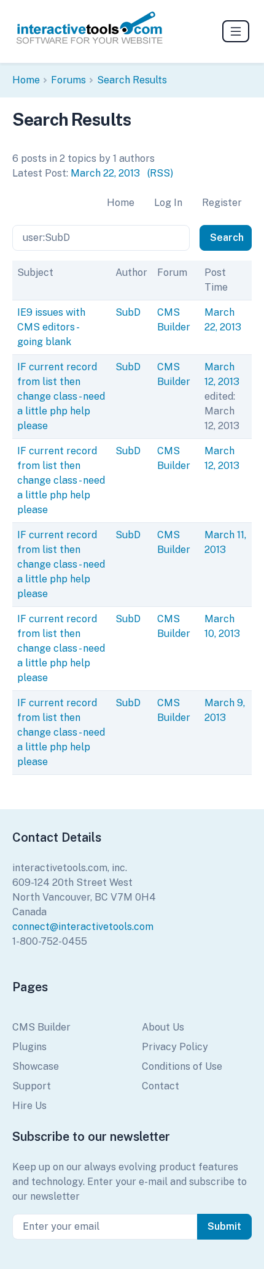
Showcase (35, 1066)
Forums (68, 80)
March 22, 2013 (105, 173)
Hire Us (29, 1105)
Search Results (132, 80)
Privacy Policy (175, 1047)
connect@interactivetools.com (82, 926)
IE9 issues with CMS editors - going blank (51, 327)
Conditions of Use (182, 1066)
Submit (224, 1226)
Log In (168, 202)
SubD (128, 312)
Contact (160, 1086)
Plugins (29, 1047)
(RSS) (160, 173)
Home (26, 80)
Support (31, 1086)
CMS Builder (41, 1027)
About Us (163, 1027)
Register (222, 202)
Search (227, 237)
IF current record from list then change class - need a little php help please (61, 396)
